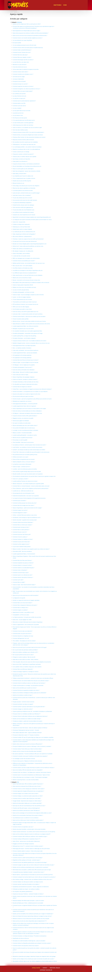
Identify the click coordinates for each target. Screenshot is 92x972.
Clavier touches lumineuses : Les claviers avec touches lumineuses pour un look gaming (34, 831)
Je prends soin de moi (18, 113)
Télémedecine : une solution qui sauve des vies (24, 144)
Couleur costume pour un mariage (21, 151)
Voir (18, 782)
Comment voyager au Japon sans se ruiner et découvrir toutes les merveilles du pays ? (33, 864)
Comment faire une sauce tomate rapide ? (23, 91)
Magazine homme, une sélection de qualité (23, 418)
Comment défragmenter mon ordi (21, 638)
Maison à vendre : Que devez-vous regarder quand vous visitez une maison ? (31, 549)
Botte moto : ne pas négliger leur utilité (22, 619)
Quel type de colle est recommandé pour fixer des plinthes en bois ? (29, 805)
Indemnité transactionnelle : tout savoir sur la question (26, 495)
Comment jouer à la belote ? (19, 500)
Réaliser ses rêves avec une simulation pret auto (24, 287)
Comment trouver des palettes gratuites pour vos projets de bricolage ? (30, 862)
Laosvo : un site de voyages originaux (22, 297)
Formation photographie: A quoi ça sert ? (22, 367)
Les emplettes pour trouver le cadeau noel (23, 176)
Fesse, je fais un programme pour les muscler (24, 459)
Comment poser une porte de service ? (22, 633)
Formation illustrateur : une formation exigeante (24, 338)
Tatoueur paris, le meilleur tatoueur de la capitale (24, 156)
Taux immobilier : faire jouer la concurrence (23, 442)
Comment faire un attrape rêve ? (20, 607)
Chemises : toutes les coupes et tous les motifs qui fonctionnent (28, 239)
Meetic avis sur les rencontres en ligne (22, 277)
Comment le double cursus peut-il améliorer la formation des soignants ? (30, 756)
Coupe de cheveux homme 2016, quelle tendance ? (25, 415)
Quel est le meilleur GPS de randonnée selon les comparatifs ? (28, 770)
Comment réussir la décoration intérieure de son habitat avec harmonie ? (30, 716)
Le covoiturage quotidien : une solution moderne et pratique (27, 147)
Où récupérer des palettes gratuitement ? (23, 891)
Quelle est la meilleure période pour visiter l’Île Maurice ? (26, 810)
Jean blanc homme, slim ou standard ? (22, 195)
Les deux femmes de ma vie (19, 96)
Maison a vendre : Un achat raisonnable (22, 432)
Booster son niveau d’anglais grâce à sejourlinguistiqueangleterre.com (29, 243)
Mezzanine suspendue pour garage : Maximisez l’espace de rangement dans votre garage (34, 956)
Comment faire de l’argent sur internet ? (22, 386)
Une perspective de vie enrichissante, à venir (23, 493)
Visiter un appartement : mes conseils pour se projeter (26, 624)
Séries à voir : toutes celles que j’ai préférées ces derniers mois (28, 246)
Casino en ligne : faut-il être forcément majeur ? (24, 584)
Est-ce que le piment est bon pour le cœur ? (23, 654)
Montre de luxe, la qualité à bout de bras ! (23, 437)
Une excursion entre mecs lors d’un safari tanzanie (25, 200)
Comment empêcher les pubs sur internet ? (23, 562)
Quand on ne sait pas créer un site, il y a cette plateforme (26, 149)
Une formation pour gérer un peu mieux (22, 309)
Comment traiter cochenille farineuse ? (22, 50)
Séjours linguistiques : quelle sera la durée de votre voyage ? (27, 507)
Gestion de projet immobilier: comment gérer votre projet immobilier (29, 829)
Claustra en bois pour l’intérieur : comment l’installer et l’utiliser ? (28, 894)
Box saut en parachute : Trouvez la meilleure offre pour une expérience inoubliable (32, 753)
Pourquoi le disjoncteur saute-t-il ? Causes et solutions (26, 735)
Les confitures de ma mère (19, 93)
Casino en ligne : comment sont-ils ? (21, 466)
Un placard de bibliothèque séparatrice (22, 202)
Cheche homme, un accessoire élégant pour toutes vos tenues (28, 134)
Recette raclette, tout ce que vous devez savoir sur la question (28, 474)
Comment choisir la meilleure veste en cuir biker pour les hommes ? (29, 683)
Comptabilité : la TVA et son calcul (21, 614)
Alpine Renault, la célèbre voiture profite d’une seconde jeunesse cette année (31, 323)
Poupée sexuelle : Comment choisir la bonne (23, 701)
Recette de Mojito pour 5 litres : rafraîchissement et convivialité (28, 903)
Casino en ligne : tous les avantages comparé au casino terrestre (28, 294)
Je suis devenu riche (18, 115)
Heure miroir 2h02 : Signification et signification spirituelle (27, 664)
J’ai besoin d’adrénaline (18, 79)
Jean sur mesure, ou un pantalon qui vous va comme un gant (27, 127)
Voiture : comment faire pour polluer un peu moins (25, 515)
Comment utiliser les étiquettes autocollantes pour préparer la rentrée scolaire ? (32, 943)
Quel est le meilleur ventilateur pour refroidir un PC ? (25, 652)
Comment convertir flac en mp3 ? (21, 572)
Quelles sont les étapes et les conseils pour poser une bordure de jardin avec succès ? (33, 958)
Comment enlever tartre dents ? (20, 71)
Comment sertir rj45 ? (18, 579)
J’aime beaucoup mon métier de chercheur (23, 125)
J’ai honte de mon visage (19, 76)
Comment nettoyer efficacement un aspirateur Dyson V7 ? (27, 839)
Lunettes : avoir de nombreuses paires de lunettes (25, 469)
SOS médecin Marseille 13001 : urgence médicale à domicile (27, 732)
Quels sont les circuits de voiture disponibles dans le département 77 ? (30, 921)
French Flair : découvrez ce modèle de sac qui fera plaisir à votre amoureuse (31, 452)
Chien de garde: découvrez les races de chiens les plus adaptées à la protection (32, 662)
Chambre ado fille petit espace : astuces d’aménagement (26, 808)
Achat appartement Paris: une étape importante (24, 345)
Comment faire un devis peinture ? (21, 529)
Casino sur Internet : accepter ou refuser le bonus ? (25, 379)
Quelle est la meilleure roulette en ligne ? (23, 695)
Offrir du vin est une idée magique (21, 306)
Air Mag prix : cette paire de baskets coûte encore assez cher (27, 413)
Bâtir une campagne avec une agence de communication (26, 258)
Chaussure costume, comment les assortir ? (23, 154)
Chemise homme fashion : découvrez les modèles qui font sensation (29, 316)
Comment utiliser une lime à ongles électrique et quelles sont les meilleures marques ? (33, 767)
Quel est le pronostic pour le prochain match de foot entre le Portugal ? (30, 647)
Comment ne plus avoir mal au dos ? (21, 541)
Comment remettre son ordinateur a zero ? (23, 74)
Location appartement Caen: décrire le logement (24, 406)
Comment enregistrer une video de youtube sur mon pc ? (26, 88)
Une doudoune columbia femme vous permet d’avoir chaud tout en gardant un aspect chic (34, 476)
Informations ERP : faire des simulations (22, 551)
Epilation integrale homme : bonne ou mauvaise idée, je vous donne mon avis (31, 343)
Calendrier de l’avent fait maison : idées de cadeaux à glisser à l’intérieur (30, 727)
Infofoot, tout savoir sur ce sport (20, 457)
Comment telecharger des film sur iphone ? (23, 59)
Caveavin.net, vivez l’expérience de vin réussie (24, 214)
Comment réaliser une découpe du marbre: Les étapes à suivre (28, 881)
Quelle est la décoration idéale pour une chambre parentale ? (27, 803)
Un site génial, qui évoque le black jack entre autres (25, 384)
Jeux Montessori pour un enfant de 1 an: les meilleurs (25, 817)
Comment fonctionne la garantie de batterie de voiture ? (26, 690)
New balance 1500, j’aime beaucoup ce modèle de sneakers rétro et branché (31, 282)
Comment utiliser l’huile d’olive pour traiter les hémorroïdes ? (27, 749)
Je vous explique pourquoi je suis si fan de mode (24, 45)
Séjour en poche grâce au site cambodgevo (23, 168)
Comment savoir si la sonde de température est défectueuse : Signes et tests (31, 774)
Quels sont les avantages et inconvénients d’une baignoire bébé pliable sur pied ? (32, 813)
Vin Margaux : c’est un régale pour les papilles (24, 364)
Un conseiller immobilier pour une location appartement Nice (27, 331)
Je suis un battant (17, 108)
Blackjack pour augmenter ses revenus (22, 401)
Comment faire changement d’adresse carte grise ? (25, 605)
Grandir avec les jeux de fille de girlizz (22, 180)
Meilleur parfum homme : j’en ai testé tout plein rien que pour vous (29, 263)
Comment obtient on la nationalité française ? (23, 567)
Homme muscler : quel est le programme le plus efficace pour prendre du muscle (32, 398)
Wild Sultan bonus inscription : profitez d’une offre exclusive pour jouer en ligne (32, 869)
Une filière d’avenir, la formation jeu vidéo (23, 268)
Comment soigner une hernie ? (20, 510)
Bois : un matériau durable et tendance (22, 348)
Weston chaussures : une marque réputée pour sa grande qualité (28, 483)
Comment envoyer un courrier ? (20, 84)
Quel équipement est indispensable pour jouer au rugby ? (26, 30)
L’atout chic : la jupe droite (19, 222)
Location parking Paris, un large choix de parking (24, 335)
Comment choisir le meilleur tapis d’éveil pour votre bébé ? (27, 798)
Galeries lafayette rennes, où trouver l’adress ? (24, 461)
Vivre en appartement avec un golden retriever (24, 178)
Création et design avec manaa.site (21, 224)
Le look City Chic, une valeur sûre (21, 62)
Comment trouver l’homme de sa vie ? (22, 52)
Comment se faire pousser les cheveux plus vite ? (25, 503)
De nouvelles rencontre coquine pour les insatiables (25, 142)
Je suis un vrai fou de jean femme (21, 289)
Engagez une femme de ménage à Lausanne (23, 843)
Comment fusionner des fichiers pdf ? (22, 534)
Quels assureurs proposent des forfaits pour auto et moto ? (27, 786)
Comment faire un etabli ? (19, 582)
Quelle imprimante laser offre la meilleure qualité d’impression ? (28, 783)
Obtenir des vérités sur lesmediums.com (22, 248)
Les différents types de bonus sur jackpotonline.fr (25, 272)
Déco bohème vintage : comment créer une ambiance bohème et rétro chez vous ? (32, 879)
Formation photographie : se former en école (23, 292)
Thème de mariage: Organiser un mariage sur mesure (25, 671)
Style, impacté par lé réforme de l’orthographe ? (24, 234)
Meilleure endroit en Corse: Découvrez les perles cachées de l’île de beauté (31, 918)
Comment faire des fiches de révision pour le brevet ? (26, 360)
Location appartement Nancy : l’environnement (24, 553)
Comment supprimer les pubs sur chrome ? (23, 86)
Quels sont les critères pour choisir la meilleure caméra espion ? (28, 820)
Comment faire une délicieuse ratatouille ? (23, 669)
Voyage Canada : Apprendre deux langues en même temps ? (27, 800)
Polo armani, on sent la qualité (20, 440)
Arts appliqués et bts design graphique (22, 355)
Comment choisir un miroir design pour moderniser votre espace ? (29, 788)
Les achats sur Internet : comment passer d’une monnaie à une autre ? (29, 444)
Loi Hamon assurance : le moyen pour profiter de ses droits (27, 617)
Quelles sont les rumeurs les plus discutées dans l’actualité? (27, 751)
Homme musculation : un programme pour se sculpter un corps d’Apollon (30, 391)
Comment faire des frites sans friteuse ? (22, 560)
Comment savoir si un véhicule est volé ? (22, 575)
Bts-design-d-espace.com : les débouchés (23, 251)
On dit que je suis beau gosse (20, 117)
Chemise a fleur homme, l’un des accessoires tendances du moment (29, 137)
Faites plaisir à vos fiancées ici (20, 161)
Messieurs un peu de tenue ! (19, 64)
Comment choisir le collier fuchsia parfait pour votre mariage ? (28, 857)
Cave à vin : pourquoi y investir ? (20, 478)
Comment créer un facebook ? (20, 570)
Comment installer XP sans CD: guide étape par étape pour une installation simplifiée (33, 737)
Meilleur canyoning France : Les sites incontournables (26, 779)
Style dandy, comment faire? (19, 173)
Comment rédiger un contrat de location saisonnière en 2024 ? (28, 796)
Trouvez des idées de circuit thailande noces (23, 209)
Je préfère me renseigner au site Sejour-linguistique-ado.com (27, 270)
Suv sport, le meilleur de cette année (22, 423)
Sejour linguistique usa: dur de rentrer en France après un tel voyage (29, 408)
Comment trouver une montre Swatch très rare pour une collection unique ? (31, 680)
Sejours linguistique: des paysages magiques (23, 377)
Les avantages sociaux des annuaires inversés (24, 758)
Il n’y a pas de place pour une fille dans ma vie (24, 120)
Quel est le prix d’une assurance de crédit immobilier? (25, 595)
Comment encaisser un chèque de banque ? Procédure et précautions (29, 936)
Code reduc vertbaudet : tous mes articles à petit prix (25, 350)
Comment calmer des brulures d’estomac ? (23, 522)
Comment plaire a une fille (19, 103)
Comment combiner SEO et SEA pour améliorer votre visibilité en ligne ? (30, 836)
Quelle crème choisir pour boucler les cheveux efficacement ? (27, 744)
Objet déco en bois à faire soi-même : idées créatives (25, 659)
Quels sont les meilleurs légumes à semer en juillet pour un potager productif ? (32, 834)
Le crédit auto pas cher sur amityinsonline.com (24, 231)
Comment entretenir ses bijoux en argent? (23, 704)
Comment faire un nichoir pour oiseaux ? (22, 524)
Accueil (11, 12)
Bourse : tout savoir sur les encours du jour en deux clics (26, 280)
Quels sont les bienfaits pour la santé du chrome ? (25, 688)
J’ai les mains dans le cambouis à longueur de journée (26, 69)
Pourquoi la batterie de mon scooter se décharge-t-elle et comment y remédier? (32, 746)
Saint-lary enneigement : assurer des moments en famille (26, 171)
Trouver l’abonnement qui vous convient (22, 299)
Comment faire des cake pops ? (20, 54)
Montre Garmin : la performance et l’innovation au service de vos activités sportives (33, 874)
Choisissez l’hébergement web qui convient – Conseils (26, 730)
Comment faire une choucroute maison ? (22, 602)
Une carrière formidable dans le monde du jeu (24, 428)
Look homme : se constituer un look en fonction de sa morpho (27, 447)
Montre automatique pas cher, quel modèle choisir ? (25, 425)
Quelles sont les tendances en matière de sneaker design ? (27, 718)
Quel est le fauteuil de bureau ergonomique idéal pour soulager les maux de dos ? (32, 916)
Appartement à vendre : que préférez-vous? (23, 612)
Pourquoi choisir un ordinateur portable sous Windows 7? (26, 713)
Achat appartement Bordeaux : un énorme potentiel (25, 403)
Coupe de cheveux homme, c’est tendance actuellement (26, 163)
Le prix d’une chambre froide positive (22, 546)
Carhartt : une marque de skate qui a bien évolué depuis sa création (29, 449)
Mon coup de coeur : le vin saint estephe (22, 265)
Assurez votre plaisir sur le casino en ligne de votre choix (26, 394)
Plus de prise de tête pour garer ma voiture (23, 396)
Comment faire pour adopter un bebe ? (22, 57)
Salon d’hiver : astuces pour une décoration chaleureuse (26, 841)
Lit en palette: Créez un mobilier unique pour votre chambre (27, 666)
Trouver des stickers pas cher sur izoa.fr (22, 197)
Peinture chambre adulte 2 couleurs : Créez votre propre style (27, 851)
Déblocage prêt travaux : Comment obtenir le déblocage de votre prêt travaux (31, 848)
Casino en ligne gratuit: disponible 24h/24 (23, 285)
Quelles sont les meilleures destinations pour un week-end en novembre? (30, 867)
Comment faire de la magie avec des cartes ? (23, 505)
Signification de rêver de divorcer (21, 938)
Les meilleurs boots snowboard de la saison (23, 212)
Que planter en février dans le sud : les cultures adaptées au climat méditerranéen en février (35, 961)
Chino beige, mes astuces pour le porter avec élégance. (26, 185)
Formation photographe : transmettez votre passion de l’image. (28, 333)
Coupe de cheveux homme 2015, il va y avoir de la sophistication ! (28, 132)
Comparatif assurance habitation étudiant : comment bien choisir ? (28, 872)
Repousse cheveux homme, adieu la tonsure (23, 139)
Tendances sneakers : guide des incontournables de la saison (27, 721)
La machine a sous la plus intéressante (22, 464)
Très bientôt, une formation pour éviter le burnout (25, 302)
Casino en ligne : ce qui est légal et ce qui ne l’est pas (25, 362)
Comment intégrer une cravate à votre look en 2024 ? (25, 793)
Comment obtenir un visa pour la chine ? (22, 565)
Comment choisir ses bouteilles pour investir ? (24, 260)
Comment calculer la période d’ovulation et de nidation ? (26, 884)
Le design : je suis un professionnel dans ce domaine (25, 430)
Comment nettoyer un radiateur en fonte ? (23, 539)
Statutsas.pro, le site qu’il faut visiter (21, 226)
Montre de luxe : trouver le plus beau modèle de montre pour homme (29, 321)
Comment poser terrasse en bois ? (21, 527)
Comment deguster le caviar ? (20, 512)
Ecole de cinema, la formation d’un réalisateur (23, 369)
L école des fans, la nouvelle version (21, 256)
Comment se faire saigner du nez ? (21, 544)
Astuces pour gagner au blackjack (21, 420)
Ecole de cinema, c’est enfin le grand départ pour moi (25, 311)
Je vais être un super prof (19, 98)
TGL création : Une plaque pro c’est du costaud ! (24, 640)
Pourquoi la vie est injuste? (19, 81)
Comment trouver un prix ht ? (20, 532)
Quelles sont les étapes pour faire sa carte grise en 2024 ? (27, 24)
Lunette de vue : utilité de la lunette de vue (23, 490)
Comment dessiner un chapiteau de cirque (23, 636)
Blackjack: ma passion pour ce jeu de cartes (23, 328)
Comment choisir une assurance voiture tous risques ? (26, 945)
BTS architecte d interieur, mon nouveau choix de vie (25, 304)
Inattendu (19, 22)
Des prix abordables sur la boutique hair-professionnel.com (27, 166)
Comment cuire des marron (19, 105)
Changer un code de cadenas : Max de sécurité (24, 657)
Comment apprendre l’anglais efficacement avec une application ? (28, 791)
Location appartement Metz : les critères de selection (25, 326)
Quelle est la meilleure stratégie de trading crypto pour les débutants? (29, 692)
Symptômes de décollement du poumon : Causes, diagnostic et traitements (31, 886)
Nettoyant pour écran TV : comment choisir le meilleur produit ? (28, 846)
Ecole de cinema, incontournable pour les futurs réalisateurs (27, 411)
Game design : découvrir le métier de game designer (25, 372)
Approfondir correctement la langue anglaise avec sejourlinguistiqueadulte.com (32, 217)
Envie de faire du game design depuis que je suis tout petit (27, 471)
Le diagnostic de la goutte (19, 598)
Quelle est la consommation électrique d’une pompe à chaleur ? (28, 815)
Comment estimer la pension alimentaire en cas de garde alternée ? (29, 706)
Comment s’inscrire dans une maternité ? (22, 631)
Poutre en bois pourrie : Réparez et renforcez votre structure (27, 761)
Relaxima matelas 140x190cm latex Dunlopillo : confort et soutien (28, 900)
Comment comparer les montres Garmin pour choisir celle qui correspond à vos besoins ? (34, 877)
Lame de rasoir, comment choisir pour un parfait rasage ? (26, 193)
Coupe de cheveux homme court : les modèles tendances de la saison (29, 340)
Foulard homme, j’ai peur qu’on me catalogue (23, 205)
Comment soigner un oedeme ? (20, 610)
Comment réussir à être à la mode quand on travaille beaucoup (28, 47)
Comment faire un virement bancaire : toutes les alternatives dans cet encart (31, 486)
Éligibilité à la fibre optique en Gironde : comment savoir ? (26, 860)
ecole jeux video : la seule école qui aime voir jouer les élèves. (28, 314)
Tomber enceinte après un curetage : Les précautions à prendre (28, 685)
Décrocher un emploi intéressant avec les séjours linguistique (27, 622)
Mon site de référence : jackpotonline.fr (22, 236)
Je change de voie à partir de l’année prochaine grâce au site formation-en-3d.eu (32, 219)
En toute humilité (17, 42)
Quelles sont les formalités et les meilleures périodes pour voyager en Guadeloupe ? (33, 913)
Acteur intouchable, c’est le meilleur (21, 253)
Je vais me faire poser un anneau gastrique (23, 122)
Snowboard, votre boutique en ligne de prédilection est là (26, 517)
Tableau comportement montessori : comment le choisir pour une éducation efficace (33, 678)
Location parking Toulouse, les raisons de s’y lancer (25, 481)
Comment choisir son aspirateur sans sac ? (23, 826)
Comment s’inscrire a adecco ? (20, 537)
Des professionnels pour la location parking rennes (25, 454)
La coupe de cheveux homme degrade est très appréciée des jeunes (29, 498)
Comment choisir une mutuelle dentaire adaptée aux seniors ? (27, 38)
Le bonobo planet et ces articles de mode (23, 190)
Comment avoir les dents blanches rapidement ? (24, 100)
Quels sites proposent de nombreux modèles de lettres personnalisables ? (30, 33)
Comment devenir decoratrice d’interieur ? (23, 577)
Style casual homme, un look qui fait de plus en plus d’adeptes (27, 275)
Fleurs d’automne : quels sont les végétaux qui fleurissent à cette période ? (31, 488)
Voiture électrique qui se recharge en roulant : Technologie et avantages (30, 777)
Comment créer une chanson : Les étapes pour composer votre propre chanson (32, 772)
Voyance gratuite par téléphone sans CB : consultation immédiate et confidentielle (32, 711)
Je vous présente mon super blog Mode (22, 40)
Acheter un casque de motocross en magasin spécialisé (26, 600)
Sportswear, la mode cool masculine (21, 159)
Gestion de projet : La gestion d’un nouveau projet (25, 520)
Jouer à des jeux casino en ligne (20, 374)
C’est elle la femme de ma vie (20, 67)
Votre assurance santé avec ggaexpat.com (23, 207)
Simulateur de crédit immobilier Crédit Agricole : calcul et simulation (29, 940)
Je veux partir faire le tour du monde (21, 110)
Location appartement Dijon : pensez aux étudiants (25, 352)
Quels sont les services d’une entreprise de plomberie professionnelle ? (30, 35)
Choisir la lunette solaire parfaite (20, 319)
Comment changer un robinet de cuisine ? (23, 709)
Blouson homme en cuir (18, 183)
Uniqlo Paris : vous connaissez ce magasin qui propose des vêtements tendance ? (32, 389)
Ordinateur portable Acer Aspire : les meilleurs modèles (26, 889)
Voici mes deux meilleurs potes (20, 130)
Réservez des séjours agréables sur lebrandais (24, 188)
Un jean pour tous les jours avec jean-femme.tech (25, 241)
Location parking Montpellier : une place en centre (25, 435)
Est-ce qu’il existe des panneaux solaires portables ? (25, 649)
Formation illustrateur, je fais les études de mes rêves (25, 381)
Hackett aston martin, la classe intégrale (22, 229)
